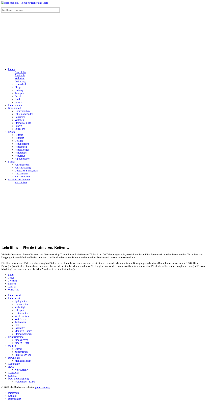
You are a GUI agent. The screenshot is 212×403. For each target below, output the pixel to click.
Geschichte (20, 72)
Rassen (18, 102)
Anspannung (21, 173)
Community (14, 363)
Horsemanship (22, 111)
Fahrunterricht (22, 164)
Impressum (13, 392)
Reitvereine (20, 152)
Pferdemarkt (14, 295)
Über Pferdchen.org (18, 378)
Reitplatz (19, 137)
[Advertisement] (106, 37)
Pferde (11, 69)
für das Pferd (21, 339)
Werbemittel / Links (25, 381)
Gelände (19, 140)
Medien (12, 345)
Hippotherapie (22, 158)
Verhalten (20, 78)
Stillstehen (20, 128)
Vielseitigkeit (21, 307)
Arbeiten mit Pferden (19, 179)
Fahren (11, 161)
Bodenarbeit (14, 108)
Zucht (18, 96)
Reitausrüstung (16, 336)
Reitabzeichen (22, 149)
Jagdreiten (20, 328)
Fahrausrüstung (23, 167)
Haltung (19, 90)
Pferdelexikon (15, 105)
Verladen (19, 120)
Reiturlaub (20, 155)
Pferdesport (14, 298)
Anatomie (20, 75)
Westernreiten (22, 316)
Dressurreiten (21, 304)
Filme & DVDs (23, 354)
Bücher (18, 348)
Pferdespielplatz (23, 122)
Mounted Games (23, 331)
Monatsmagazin (23, 360)
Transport (20, 93)
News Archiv (21, 369)
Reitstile (19, 134)
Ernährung (20, 81)
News (11, 366)
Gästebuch (13, 372)
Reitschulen (21, 146)
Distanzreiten (21, 313)
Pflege (18, 87)
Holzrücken (21, 182)
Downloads (14, 357)
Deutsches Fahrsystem (26, 170)
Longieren (20, 117)
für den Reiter (22, 342)
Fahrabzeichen (22, 176)
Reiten (11, 131)
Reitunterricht (22, 143)
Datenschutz (14, 398)
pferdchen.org (42, 387)
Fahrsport (20, 310)
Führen (18, 125)
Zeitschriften (21, 351)
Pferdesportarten (23, 333)
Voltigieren (20, 319)
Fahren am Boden (24, 114)
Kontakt (12, 375)
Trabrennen (20, 322)
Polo (17, 325)
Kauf (17, 99)
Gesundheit (20, 84)
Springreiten (21, 301)
